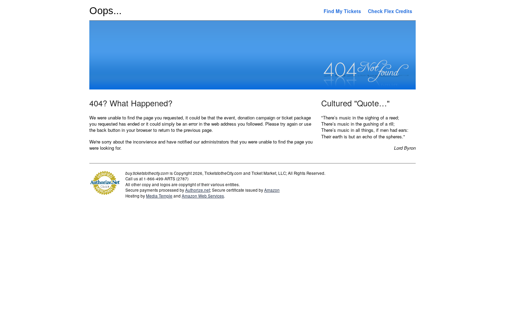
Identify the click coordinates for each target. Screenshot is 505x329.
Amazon (272, 190)
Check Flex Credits (390, 11)
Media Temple (159, 196)
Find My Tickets (342, 11)
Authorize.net (197, 190)
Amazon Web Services (203, 196)
